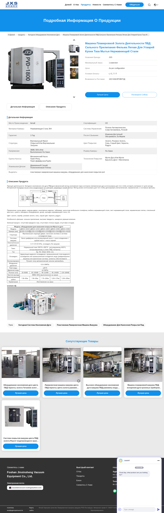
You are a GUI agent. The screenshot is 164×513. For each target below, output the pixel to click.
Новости (97, 5)
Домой (68, 5)
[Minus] (158, 460)
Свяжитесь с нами (112, 5)
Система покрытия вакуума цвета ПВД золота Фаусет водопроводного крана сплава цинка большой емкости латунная (20, 439)
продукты (86, 5)
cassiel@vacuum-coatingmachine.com (26, 488)
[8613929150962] (115, 491)
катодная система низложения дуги (35, 325)
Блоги (78, 480)
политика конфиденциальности (15, 509)
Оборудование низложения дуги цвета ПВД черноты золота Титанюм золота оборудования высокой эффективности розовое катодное (20, 386)
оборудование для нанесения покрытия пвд (123, 325)
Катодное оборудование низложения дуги (44, 35)
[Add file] (119, 509)
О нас (76, 5)
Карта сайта (31, 509)
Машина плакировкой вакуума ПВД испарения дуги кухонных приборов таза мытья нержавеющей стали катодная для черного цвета (143, 386)
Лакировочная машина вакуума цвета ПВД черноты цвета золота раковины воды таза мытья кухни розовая (62, 386)
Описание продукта (56, 107)
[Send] (158, 509)
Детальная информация (22, 107)
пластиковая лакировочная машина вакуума (77, 325)
